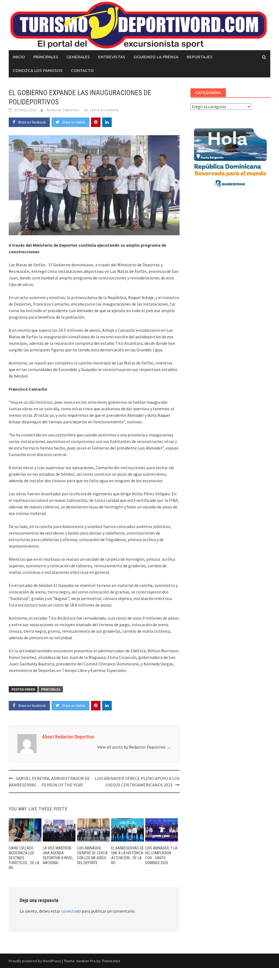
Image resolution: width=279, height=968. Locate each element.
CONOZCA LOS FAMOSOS (38, 70)
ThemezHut (110, 960)
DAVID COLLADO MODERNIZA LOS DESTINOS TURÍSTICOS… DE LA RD (24, 858)
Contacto (82, 70)
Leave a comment (104, 109)
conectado (71, 911)
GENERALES (78, 57)
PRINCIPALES (45, 57)
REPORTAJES (200, 57)
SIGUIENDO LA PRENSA (156, 57)
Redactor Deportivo (63, 109)
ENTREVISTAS (111, 57)
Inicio (19, 57)
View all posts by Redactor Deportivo (134, 747)
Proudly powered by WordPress (35, 960)
